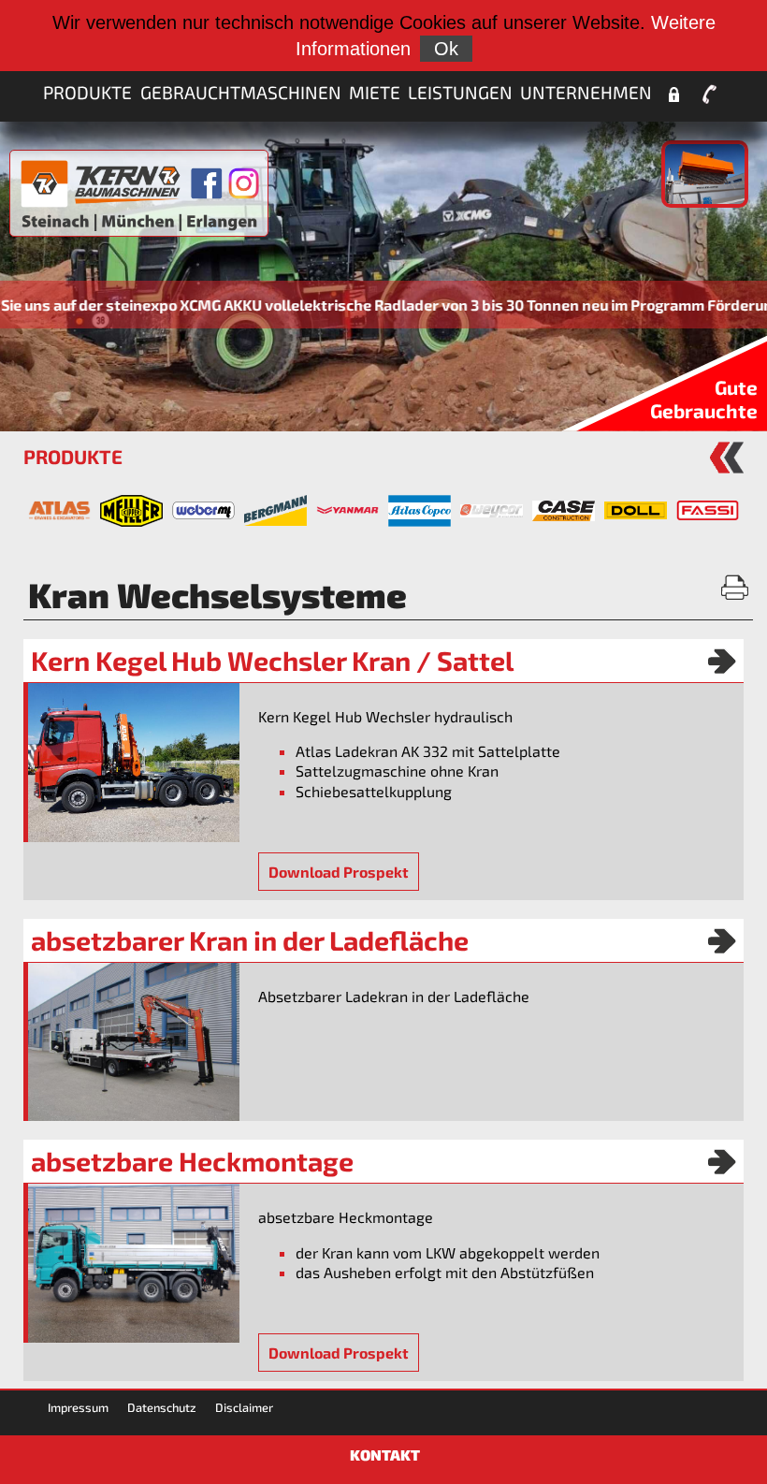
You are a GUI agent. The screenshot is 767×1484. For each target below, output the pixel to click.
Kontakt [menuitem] (710, 94)
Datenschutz (161, 1407)
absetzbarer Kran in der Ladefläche (250, 940)
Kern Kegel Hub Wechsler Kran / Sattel (272, 661)
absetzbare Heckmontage (192, 1161)
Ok (446, 48)
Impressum (78, 1407)
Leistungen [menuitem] (460, 92)
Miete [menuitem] (374, 92)
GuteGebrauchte (704, 398)
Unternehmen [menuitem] (586, 92)
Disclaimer (244, 1407)
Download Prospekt (338, 871)
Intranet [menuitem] (673, 94)
